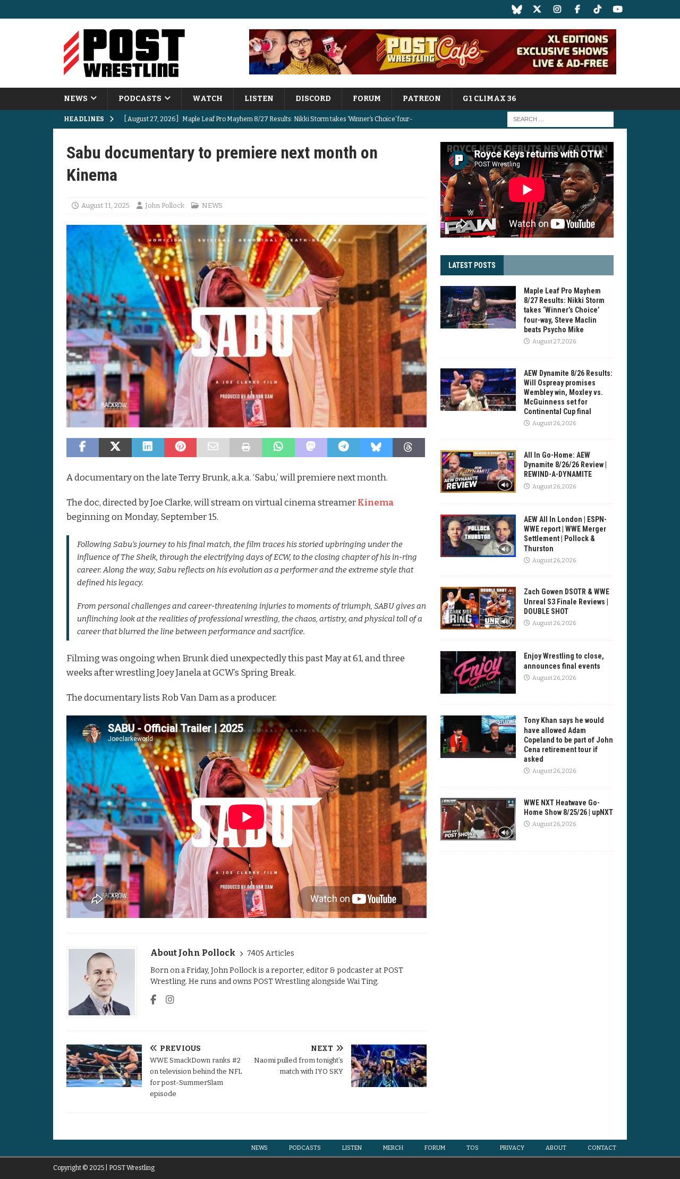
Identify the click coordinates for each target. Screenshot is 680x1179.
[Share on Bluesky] (376, 447)
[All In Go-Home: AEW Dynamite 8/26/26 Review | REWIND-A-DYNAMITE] (478, 471)
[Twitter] (537, 9)
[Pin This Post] (180, 447)
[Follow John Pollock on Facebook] (153, 1000)
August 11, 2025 (105, 205)
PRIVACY (512, 1147)
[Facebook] (577, 9)
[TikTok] (597, 9)
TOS (472, 1147)
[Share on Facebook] (82, 447)
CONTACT (602, 1147)
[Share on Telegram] (343, 447)
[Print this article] (246, 447)
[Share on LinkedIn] (148, 447)
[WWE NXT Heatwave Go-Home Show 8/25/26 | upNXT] (478, 819)
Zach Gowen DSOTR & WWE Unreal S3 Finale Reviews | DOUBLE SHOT (566, 601)
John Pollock (164, 205)
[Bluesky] (516, 9)
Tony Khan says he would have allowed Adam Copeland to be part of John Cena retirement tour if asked (568, 739)
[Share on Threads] (409, 447)
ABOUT (556, 1147)
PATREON (422, 98)
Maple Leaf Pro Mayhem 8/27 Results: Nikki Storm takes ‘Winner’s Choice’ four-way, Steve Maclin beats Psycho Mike (564, 310)
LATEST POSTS (472, 265)
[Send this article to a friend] (213, 447)
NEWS (76, 98)
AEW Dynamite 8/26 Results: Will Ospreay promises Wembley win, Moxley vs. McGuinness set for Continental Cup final (568, 392)
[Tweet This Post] (115, 447)
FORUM (367, 98)
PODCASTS (140, 98)
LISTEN (259, 98)
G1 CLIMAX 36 (489, 98)
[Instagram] (557, 9)
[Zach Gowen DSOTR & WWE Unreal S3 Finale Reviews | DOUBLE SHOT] (478, 608)
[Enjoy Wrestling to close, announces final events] (478, 672)
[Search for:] (560, 119)
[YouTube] (617, 9)
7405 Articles (270, 953)
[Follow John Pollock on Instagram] (166, 1000)
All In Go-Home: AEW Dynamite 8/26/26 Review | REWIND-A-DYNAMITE (565, 464)
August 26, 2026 (554, 423)
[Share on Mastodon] (311, 447)
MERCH (393, 1147)
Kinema (376, 502)
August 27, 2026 (554, 341)
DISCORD (313, 98)
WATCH (207, 98)
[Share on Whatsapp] (278, 447)
